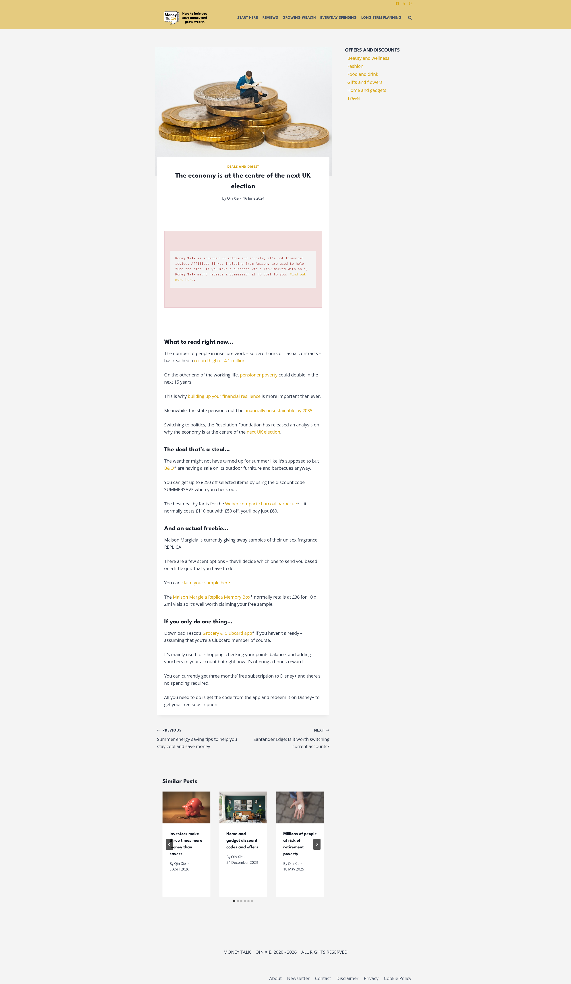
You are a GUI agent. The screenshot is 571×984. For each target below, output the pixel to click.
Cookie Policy (397, 978)
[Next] (317, 844)
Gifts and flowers (365, 82)
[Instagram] (410, 3)
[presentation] (186, 807)
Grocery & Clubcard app (227, 633)
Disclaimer (347, 978)
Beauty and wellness (368, 58)
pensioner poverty (258, 375)
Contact (323, 978)
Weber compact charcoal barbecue (261, 504)
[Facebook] (397, 3)
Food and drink (362, 74)
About (275, 978)
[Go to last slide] (169, 844)
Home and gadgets (366, 90)
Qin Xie (233, 198)
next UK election (263, 432)
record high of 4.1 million (219, 361)
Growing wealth (299, 18)
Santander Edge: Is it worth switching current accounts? (291, 738)
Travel (353, 98)
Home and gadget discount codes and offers (242, 840)
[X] (404, 3)
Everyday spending (338, 18)
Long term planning (381, 18)
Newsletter (298, 978)
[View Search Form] (410, 18)
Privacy (371, 978)
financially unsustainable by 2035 (278, 410)
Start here (247, 18)
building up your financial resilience (224, 396)
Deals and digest (243, 166)
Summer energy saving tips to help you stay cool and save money (197, 738)
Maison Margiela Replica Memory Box (211, 597)
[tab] (234, 901)
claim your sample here (206, 583)
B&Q (169, 468)
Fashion (355, 66)
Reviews (270, 18)
